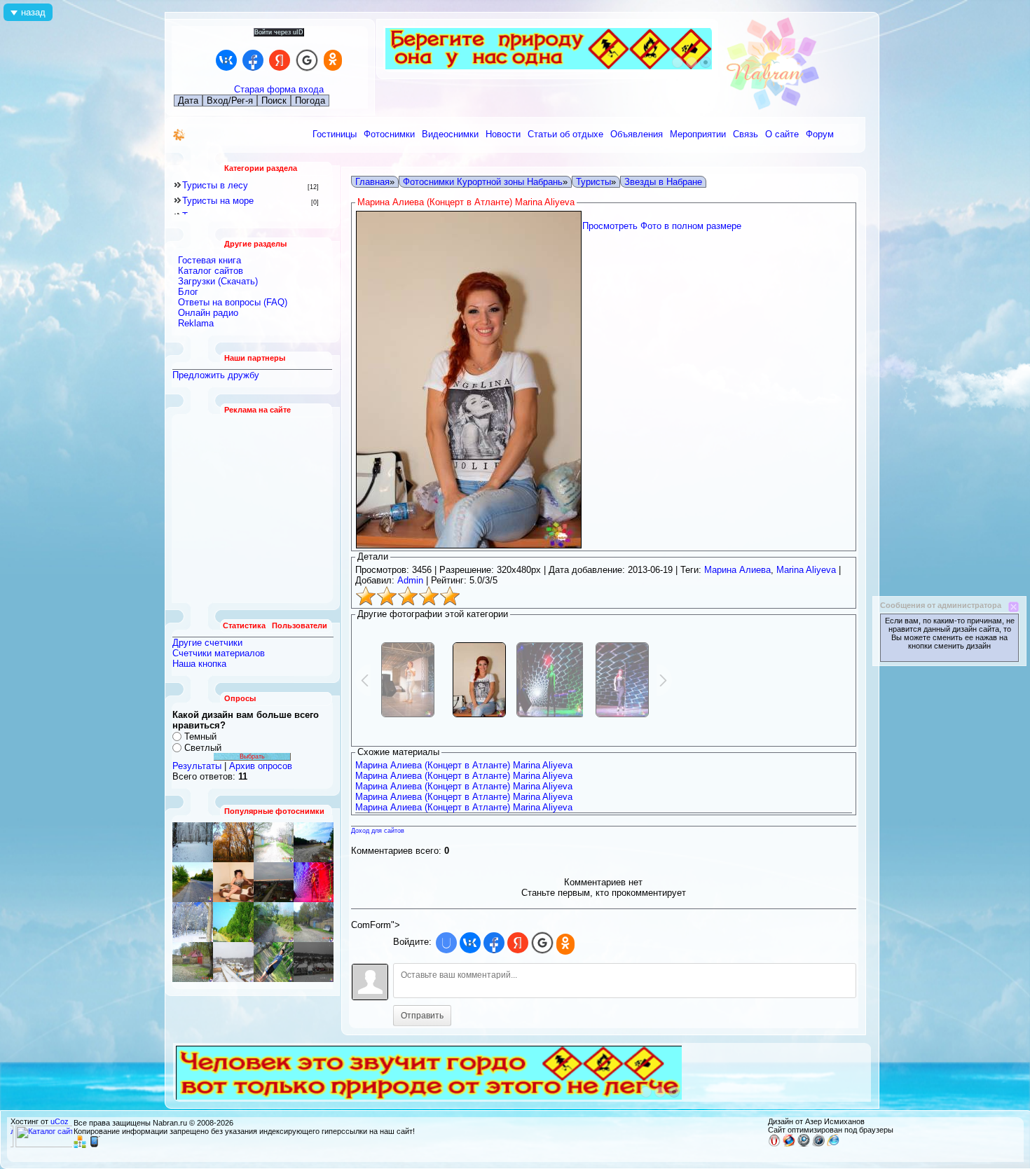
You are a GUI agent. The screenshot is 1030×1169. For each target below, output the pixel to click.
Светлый (202, 747)
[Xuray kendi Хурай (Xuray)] (314, 842)
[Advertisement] (253, 508)
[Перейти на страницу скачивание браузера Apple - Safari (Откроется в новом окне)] (818, 1144)
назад (33, 12)
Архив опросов (260, 766)
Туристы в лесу (215, 185)
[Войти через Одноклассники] (333, 60)
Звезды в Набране (663, 182)
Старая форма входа (279, 89)
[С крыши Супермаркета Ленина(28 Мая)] (274, 882)
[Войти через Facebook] (252, 60)
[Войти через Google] (307, 60)
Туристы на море (218, 200)
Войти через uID (278, 32)
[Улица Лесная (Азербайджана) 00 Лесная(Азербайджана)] (274, 922)
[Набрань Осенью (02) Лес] (233, 842)
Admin (410, 580)
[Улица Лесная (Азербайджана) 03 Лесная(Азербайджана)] (233, 882)
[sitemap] (80, 1145)
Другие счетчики (207, 642)
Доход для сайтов (377, 830)
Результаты (196, 766)
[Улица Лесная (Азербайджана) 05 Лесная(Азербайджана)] (192, 962)
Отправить (422, 1016)
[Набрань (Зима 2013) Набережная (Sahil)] (314, 962)
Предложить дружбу (215, 375)
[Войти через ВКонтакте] (226, 60)
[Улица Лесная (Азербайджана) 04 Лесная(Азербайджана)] (314, 922)
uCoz (59, 1121)
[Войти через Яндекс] (279, 60)
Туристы (593, 182)
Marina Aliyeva (806, 570)
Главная (372, 182)
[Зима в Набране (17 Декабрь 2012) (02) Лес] (192, 842)
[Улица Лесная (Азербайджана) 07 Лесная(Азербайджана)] (274, 842)
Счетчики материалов (218, 653)
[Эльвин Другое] (274, 962)
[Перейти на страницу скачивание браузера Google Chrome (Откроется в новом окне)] (803, 1144)
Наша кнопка (199, 663)
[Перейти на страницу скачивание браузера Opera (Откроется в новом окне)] (774, 1144)
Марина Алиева (737, 570)
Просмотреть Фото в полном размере (661, 226)
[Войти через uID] (446, 942)
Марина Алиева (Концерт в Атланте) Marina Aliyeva (463, 765)
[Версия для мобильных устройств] (94, 1145)
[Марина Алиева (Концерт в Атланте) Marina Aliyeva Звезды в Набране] (314, 882)
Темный (200, 736)
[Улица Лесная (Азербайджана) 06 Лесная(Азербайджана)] (192, 922)
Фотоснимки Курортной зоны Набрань (483, 182)
